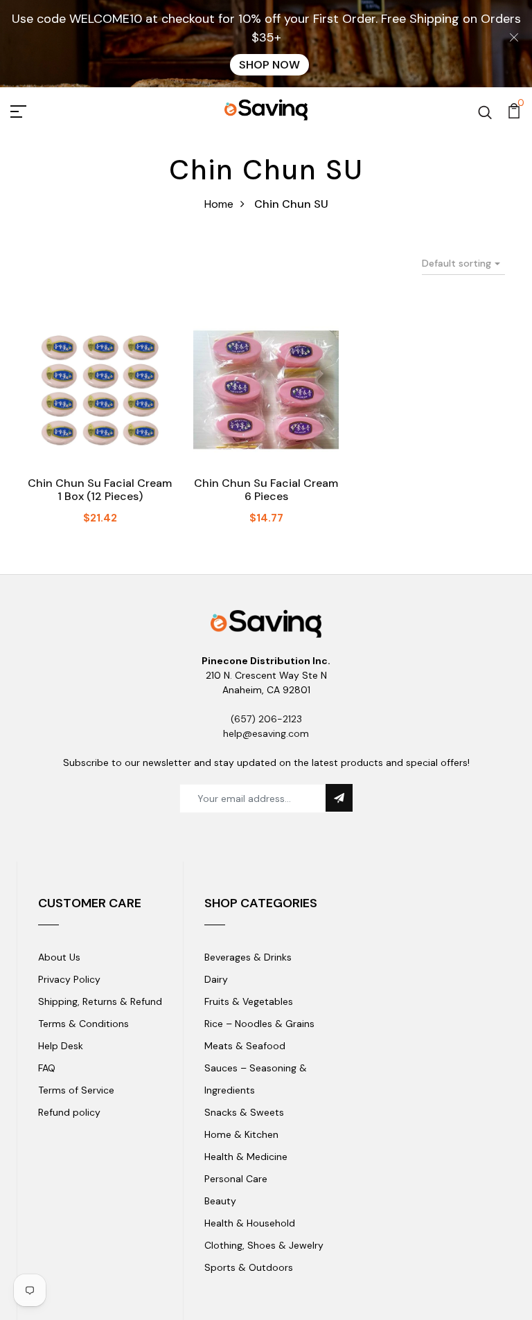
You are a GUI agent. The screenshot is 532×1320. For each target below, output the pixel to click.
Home (218, 204)
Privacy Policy (69, 979)
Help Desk (60, 1046)
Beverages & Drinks (248, 957)
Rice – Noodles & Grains (259, 1023)
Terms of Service (76, 1090)
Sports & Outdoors (248, 1267)
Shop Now (269, 64)
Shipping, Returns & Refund (100, 1001)
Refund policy (69, 1112)
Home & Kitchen (241, 1134)
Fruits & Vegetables (248, 1001)
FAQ (46, 1068)
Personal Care (235, 1178)
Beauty (220, 1201)
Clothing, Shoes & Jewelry (263, 1245)
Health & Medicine (245, 1156)
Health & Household (249, 1223)
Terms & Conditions (83, 1023)
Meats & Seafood (244, 1046)
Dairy (216, 979)
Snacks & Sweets (244, 1112)
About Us (59, 957)
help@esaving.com (266, 733)
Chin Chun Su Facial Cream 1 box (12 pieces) (100, 489)
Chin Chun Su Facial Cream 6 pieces (266, 489)
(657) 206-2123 (266, 719)
